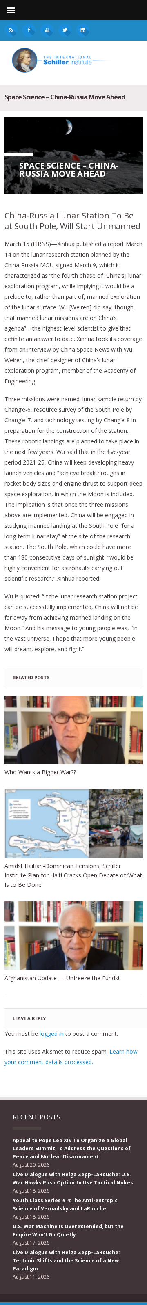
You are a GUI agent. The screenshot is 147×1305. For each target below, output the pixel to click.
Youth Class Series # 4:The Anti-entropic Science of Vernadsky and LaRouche (65, 1204)
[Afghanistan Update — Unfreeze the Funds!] (73, 935)
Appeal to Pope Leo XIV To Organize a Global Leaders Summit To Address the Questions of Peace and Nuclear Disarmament (72, 1148)
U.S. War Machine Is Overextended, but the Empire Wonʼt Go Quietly (68, 1230)
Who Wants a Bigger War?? (40, 772)
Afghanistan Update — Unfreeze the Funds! (61, 978)
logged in (52, 1033)
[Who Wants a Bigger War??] (73, 730)
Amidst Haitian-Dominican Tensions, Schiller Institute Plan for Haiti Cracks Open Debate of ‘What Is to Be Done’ (73, 875)
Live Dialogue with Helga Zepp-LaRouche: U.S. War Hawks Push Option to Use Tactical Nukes (73, 1178)
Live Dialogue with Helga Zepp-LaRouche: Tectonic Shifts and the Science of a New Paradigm (66, 1260)
